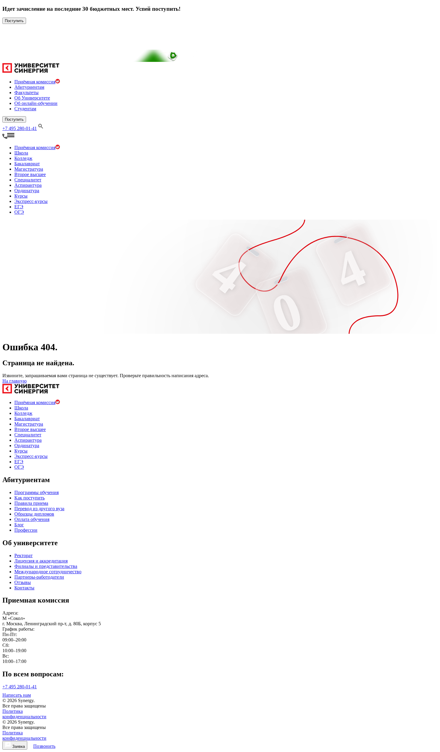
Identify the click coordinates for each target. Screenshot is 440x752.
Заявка (18, 746)
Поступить (14, 21)
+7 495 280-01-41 (19, 128)
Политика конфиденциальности (24, 714)
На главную (14, 380)
